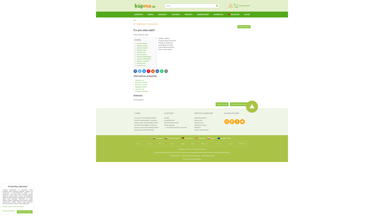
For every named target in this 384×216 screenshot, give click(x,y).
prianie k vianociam (143, 61)
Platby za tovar (198, 120)
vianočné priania (142, 43)
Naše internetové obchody (171, 123)
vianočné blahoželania (144, 57)
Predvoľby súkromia (175, 155)
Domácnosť (203, 15)
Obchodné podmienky (200, 118)
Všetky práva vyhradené (199, 149)
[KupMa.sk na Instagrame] (226, 123)
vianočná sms (141, 63)
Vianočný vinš (139, 89)
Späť (135, 20)
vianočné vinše (141, 50)
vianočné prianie (142, 45)
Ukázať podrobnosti (9, 211)
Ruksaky (162, 15)
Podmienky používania (208, 155)
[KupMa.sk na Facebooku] (237, 123)
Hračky (188, 15)
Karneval (219, 15)
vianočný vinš (141, 52)
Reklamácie (197, 127)
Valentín (234, 15)
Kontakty (166, 118)
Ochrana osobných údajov (201, 130)
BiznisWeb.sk (197, 159)
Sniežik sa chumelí (141, 85)
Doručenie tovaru (199, 123)
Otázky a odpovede (169, 125)
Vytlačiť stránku (244, 27)
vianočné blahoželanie (144, 59)
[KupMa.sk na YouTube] (242, 123)
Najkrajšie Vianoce (141, 87)
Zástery (176, 15)
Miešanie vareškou (141, 82)
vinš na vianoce (142, 54)
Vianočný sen (139, 80)
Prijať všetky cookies (24, 212)
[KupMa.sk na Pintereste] (232, 123)
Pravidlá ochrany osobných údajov (207, 152)
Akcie (247, 15)
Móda (150, 15)
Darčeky (138, 15)
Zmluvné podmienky (224, 152)
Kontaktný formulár (169, 120)
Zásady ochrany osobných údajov (191, 155)
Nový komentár (222, 104)
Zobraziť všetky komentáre (240, 104)
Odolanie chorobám (141, 91)
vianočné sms (141, 65)
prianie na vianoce (142, 48)
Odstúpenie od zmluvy (200, 125)
